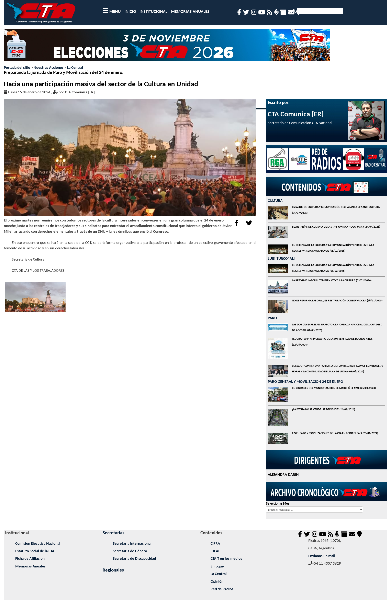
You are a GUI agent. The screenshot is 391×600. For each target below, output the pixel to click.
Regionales (113, 570)
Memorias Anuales (30, 566)
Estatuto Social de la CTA (34, 551)
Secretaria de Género (130, 551)
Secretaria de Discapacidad (134, 559)
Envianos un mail (321, 556)
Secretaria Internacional (132, 544)
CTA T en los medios (226, 559)
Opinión (217, 582)
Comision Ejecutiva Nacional (37, 544)
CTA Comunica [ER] (80, 92)
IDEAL (215, 551)
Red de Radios (222, 589)
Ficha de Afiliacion (30, 559)
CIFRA (215, 544)
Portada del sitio (17, 68)
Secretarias (113, 533)
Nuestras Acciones (49, 68)
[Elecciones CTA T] (167, 47)
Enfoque (217, 566)
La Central (75, 68)
